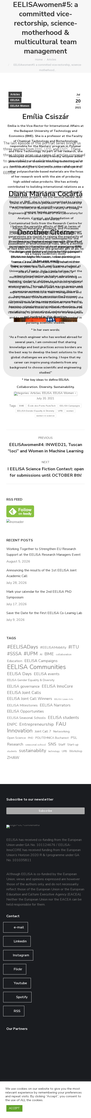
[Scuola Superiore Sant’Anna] (31, 1044)
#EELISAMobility (53, 647)
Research (15, 744)
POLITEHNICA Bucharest (52, 738)
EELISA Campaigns (41, 660)
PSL (74, 737)
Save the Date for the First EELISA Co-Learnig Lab (44, 613)
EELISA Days (19, 674)
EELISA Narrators (55, 705)
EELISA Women (19, 105)
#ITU (73, 647)
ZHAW (13, 757)
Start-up (73, 745)
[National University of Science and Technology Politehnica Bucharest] (14, 1044)
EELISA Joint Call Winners (29, 698)
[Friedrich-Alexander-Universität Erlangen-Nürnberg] (47, 1044)
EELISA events (46, 673)
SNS (52, 744)
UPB (64, 751)
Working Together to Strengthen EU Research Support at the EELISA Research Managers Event (43, 552)
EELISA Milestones (22, 705)
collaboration (64, 654)
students (12, 751)
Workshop (75, 751)
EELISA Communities (36, 667)
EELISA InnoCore (57, 686)
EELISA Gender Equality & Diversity (30, 680)
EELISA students (63, 717)
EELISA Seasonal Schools (26, 718)
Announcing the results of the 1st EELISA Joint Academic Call (41, 573)
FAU (61, 724)
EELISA (14, 100)
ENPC (12, 724)
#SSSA (14, 654)
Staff (61, 745)
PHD (30, 738)
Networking (61, 731)
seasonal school (35, 744)
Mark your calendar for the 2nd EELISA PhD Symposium (39, 594)
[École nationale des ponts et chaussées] (31, 1060)
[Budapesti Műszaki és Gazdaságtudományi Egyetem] (63, 1060)
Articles (15, 94)
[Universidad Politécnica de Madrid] (31, 1076)
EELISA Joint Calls (24, 692)
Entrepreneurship (36, 724)
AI (41, 654)
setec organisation (44, 272)
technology (54, 751)
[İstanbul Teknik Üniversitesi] (14, 1076)
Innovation (20, 730)
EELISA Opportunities (25, 711)
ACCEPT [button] (14, 1108)
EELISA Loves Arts (63, 699)
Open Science (16, 738)
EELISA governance (23, 686)
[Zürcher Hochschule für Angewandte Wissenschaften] (14, 1060)
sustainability (32, 751)
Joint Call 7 (43, 731)
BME (49, 654)
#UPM (31, 654)
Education (14, 660)
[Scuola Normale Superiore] (63, 1044)
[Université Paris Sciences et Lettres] (47, 1060)
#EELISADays (22, 647)
